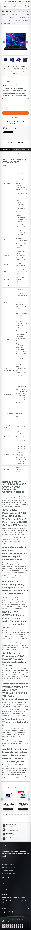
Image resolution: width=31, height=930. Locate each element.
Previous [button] (2, 799)
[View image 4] (25, 60)
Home (2, 11)
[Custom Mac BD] (4, 847)
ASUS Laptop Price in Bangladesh (15, 11)
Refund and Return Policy (9, 873)
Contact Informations (7, 870)
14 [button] (21, 814)
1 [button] (14, 136)
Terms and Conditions (8, 864)
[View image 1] (5, 60)
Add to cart (8, 808)
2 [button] (15, 136)
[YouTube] (9, 912)
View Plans (20, 123)
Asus (8, 103)
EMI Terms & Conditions (8, 867)
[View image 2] (12, 60)
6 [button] (9, 814)
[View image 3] (19, 60)
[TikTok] (12, 912)
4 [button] (6, 814)
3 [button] (16, 136)
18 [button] (27, 814)
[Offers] (19, 6)
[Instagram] (4, 912)
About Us (4, 887)
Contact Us (5, 890)
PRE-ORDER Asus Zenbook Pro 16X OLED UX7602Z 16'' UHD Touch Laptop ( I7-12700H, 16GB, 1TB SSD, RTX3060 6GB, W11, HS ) (23, 804)
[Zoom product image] (15, 41)
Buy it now (15, 113)
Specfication (14, 153)
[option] (15, 131)
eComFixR (6, 921)
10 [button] (15, 814)
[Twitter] (7, 912)
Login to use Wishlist (12, 108)
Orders (3, 884)
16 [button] (24, 814)
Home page (5, 881)
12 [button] (18, 814)
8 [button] (12, 814)
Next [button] (29, 799)
